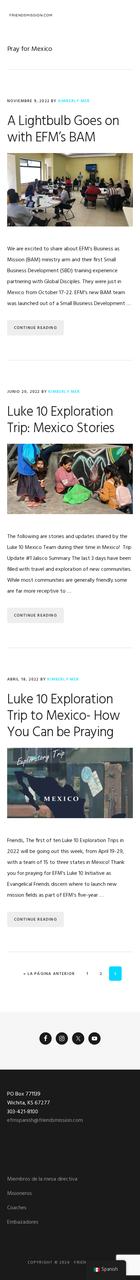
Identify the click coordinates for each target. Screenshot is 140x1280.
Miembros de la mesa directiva (42, 1179)
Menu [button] (125, 15)
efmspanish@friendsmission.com (45, 1120)
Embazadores (22, 1222)
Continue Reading (35, 328)
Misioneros (19, 1193)
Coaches (17, 1207)
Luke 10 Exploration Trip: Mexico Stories (61, 420)
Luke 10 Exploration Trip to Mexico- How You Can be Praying (63, 716)
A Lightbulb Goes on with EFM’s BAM (63, 130)
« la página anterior (49, 973)
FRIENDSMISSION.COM (31, 15)
